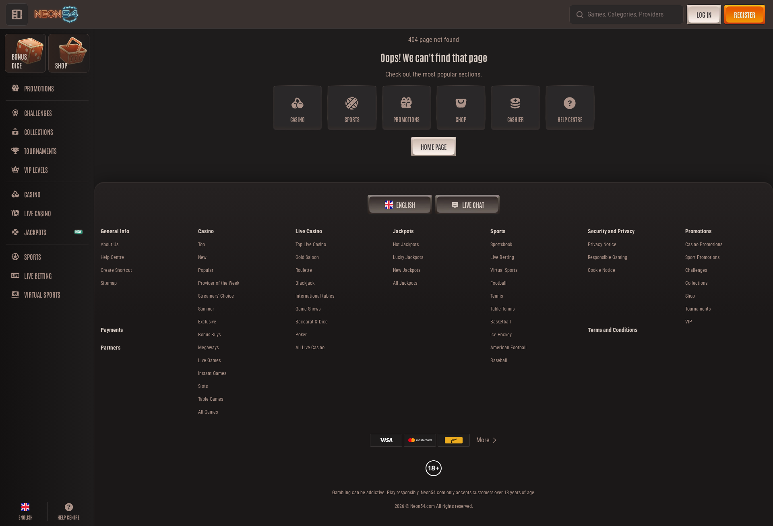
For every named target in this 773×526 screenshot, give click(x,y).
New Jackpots (406, 270)
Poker (301, 335)
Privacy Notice (602, 244)
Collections (696, 283)
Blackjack (305, 283)
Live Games (209, 360)
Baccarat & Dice (312, 322)
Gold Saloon (307, 257)
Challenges (696, 270)
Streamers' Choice (216, 296)
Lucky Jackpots (408, 257)
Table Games (210, 399)
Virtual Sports (503, 270)
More (483, 440)
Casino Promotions (703, 244)
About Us (109, 244)
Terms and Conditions (612, 330)
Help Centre (112, 257)
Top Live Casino (311, 244)
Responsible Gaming (607, 257)
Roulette (304, 270)
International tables (315, 296)
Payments (112, 330)
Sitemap (109, 283)
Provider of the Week (218, 283)
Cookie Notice (601, 270)
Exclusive (207, 322)
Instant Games (212, 373)
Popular (205, 270)
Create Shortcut (116, 270)
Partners (110, 347)
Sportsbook (501, 244)
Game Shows (308, 309)
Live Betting (502, 257)
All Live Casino (310, 347)
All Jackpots (405, 283)
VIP (688, 322)
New (202, 257)
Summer (206, 309)
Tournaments (698, 309)
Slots (203, 386)
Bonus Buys (209, 335)
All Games (208, 412)
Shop (690, 296)
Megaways (208, 347)
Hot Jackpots (406, 244)
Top (201, 244)
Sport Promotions (702, 257)
